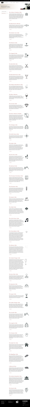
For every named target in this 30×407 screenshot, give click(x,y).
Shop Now (10, 29)
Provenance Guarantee (5, 0)
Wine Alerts (27, 0)
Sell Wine (2, 0)
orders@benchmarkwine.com (10, 402)
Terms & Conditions (24, 402)
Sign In (24, 0)
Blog (7, 0)
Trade (9, 0)
